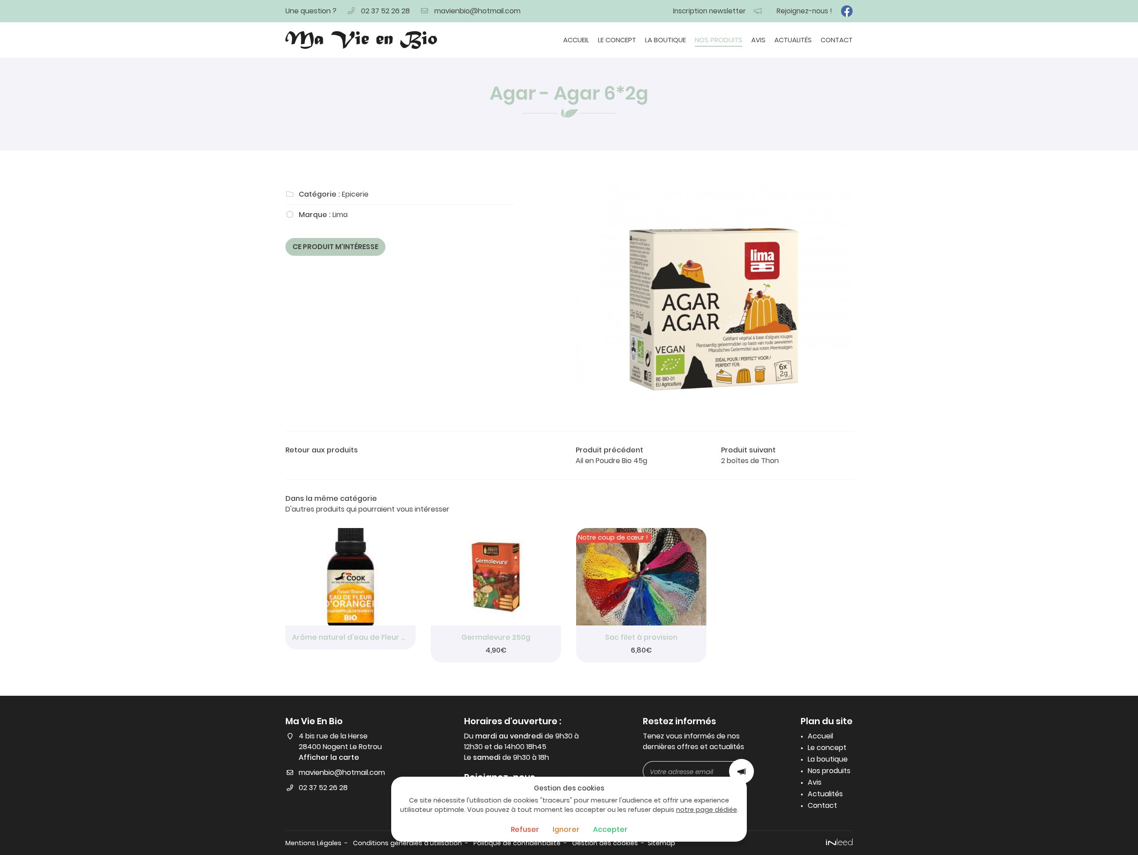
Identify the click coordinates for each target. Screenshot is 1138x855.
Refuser (525, 829)
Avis (758, 39)
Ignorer (566, 829)
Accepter (610, 829)
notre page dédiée (706, 809)
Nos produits (718, 39)
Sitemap (661, 843)
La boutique (665, 39)
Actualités (793, 39)
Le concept (617, 39)
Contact (837, 39)
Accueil (576, 39)
